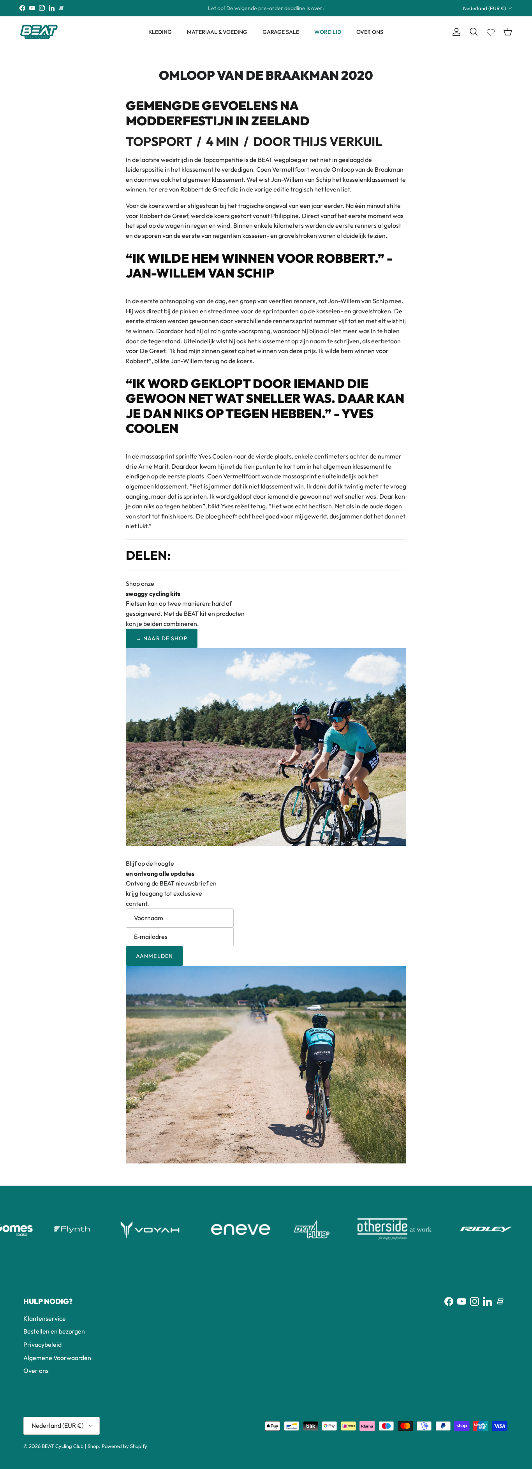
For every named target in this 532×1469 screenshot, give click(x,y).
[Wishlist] (490, 30)
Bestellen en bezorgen (54, 1331)
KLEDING (160, 31)
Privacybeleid (42, 1344)
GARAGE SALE (280, 31)
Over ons (36, 1370)
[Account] (455, 32)
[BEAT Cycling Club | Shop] (38, 32)
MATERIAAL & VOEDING (217, 31)
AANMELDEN (154, 955)
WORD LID (327, 31)
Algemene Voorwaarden (57, 1358)
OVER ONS (369, 31)
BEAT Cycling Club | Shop (70, 1446)
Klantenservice (44, 1318)
